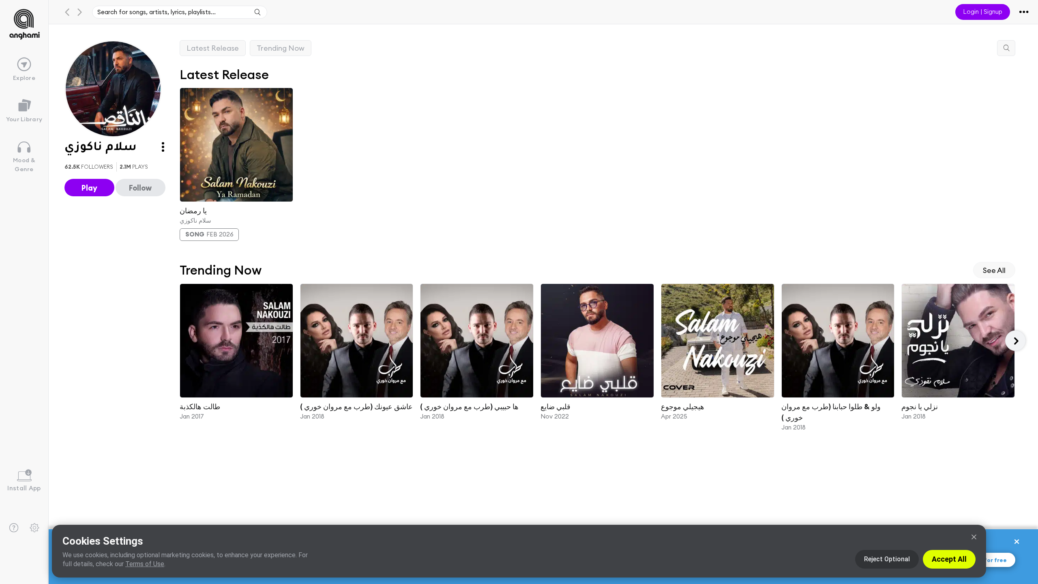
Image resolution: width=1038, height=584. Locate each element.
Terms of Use (144, 564)
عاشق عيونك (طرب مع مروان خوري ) (356, 406)
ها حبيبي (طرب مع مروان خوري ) (469, 406)
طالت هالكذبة (200, 406)
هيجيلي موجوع (682, 406)
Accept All (949, 559)
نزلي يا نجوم (919, 406)
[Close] (974, 537)
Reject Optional (887, 559)
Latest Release (213, 48)
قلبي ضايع (555, 406)
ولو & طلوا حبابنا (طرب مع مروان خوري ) (830, 412)
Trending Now (281, 48)
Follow (140, 188)
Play (89, 188)
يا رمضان (193, 210)
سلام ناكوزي (195, 220)
